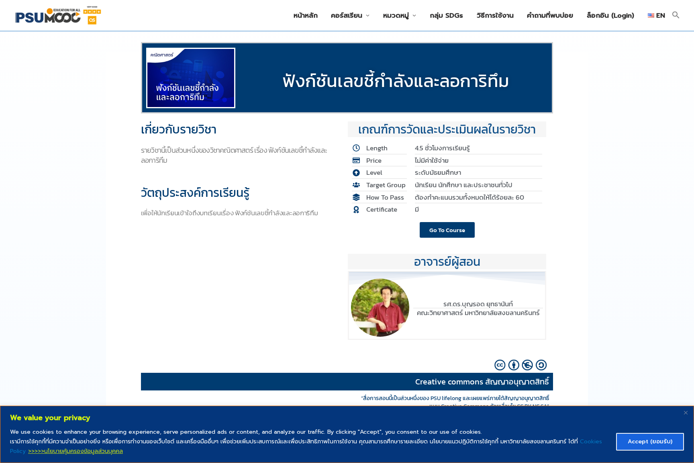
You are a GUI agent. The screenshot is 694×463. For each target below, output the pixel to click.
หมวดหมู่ (396, 15)
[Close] (685, 412)
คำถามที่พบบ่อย (550, 15)
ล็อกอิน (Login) (610, 15)
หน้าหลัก (306, 15)
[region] (347, 434)
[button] (676, 15)
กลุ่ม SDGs (446, 15)
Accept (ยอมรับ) (650, 441)
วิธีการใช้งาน (495, 15)
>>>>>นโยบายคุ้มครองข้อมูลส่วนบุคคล (75, 451)
